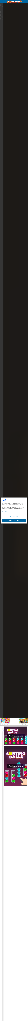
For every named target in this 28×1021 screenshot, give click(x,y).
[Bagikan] (1, 9)
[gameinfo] (1, 18)
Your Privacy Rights (14, 516)
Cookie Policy (5, 511)
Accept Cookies (14, 520)
